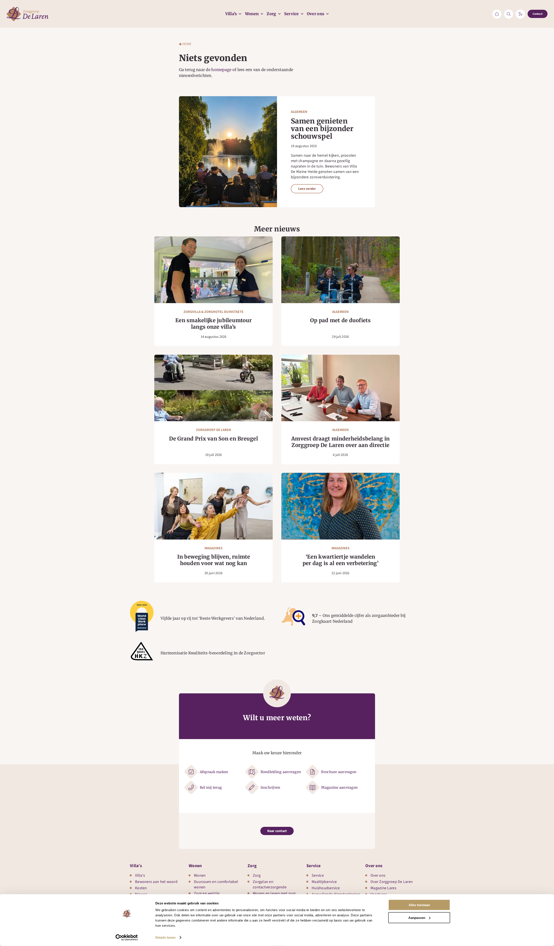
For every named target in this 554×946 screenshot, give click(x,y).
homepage (221, 69)
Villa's (140, 875)
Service (313, 866)
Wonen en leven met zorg (274, 893)
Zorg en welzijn (207, 893)
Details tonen (165, 937)
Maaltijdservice (324, 881)
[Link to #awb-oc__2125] (520, 14)
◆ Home (185, 44)
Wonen (195, 866)
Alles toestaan (419, 905)
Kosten (141, 888)
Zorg (252, 866)
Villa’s (136, 866)
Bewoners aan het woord (156, 881)
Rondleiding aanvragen (281, 772)
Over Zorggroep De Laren (391, 881)
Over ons (373, 866)
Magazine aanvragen (339, 787)
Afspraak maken (214, 772)
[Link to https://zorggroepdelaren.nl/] (496, 14)
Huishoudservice (326, 888)
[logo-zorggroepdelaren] (27, 8)
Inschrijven (270, 787)
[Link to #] (508, 14)
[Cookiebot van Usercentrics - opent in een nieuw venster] (127, 937)
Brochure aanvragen (338, 772)
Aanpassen (416, 917)
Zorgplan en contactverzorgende (270, 884)
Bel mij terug (211, 787)
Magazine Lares (383, 888)
